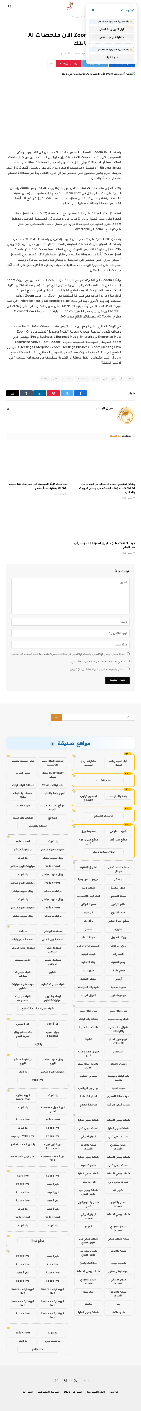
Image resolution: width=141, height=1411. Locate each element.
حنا (118, 1303)
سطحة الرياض (53, 931)
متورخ (118, 929)
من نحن (113, 1392)
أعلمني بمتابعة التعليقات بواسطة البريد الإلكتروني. (98, 661)
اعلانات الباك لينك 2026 (88, 1065)
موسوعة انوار (118, 995)
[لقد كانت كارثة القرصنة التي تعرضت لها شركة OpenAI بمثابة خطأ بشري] (36, 462)
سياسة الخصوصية (48, 1392)
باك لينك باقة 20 (52, 785)
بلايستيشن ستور (118, 1271)
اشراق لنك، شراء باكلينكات (118, 1029)
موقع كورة (37, 1240)
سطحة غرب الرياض (23, 947)
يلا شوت (52, 841)
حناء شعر (88, 1291)
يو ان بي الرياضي (88, 1088)
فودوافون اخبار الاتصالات (118, 1041)
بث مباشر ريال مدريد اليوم (23, 1034)
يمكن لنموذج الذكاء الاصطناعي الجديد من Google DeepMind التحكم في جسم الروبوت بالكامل (107, 488)
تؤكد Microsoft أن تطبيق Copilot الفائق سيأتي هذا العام (104, 545)
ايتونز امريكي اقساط (88, 1216)
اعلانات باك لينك (23, 817)
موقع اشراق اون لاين (88, 841)
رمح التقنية (118, 962)
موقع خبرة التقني (118, 920)
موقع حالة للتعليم (118, 1096)
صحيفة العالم (88, 1104)
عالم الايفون (118, 904)
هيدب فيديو (88, 954)
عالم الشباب (103, 780)
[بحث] (10, 6)
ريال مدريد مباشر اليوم (52, 1061)
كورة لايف (53, 1184)
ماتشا (88, 1303)
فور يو (88, 1226)
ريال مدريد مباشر (52, 857)
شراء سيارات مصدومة (22, 998)
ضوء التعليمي (118, 831)
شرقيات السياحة (88, 987)
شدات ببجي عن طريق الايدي (88, 1192)
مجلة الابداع (88, 937)
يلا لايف (37, 1044)
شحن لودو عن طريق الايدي (88, 1252)
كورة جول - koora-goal (53, 1109)
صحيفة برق (88, 831)
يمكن (55, 379)
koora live (23, 1119)
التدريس (118, 1051)
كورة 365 (52, 1023)
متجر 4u (118, 1190)
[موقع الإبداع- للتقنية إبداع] (71, 6)
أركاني (118, 978)
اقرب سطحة (22, 959)
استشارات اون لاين (88, 945)
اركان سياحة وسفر (103, 851)
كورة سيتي (22, 1023)
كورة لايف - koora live (52, 1291)
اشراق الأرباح (88, 995)
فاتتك (95, 379)
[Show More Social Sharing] (51, 63)
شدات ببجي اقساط (118, 1120)
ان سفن (118, 879)
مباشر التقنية (88, 978)
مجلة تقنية (118, 1088)
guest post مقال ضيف (53, 774)
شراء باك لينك (118, 1010)
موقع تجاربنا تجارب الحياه (53, 807)
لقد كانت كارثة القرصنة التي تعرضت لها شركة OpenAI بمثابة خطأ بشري (38, 486)
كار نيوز (88, 912)
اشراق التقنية (88, 867)
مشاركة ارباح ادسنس (88, 762)
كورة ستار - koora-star (22, 1097)
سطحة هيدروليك (22, 939)
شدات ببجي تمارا (88, 1120)
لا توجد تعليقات (80, 54)
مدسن (88, 929)
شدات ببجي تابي (88, 1128)
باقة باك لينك (118, 796)
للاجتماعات (82, 379)
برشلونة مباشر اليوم (23, 1061)
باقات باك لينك (88, 1019)
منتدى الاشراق (118, 1063)
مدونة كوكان (88, 904)
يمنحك (44, 379)
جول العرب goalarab (52, 1034)
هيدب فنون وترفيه (118, 1104)
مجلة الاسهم (118, 896)
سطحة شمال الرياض (52, 949)
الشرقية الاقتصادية (88, 896)
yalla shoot (22, 841)
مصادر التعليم (88, 1075)
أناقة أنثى (88, 920)
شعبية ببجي (118, 1263)
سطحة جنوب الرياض (53, 961)
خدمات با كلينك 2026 (22, 795)
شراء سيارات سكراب (22, 973)
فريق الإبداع (104, 408)
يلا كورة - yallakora (23, 1144)
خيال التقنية (118, 887)
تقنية (88, 1039)
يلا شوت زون (52, 1340)
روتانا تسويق (118, 937)
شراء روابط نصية (118, 1019)
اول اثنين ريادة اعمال (118, 762)
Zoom (129, 379)
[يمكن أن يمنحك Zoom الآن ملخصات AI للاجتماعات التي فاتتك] (70, 103)
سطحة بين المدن (52, 939)
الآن (113, 379)
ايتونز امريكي (88, 1136)
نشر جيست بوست (23, 760)
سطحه (23, 931)
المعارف (118, 954)
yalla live (38, 1080)
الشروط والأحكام (73, 1392)
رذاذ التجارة (88, 962)
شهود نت (88, 970)
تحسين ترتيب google (88, 798)
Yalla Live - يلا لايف (23, 1136)
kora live (23, 1175)
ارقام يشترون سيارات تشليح (52, 998)
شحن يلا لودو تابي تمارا (88, 1204)
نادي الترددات (118, 945)
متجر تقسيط (88, 1165)
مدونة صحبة (118, 987)
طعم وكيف (118, 970)
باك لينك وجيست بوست (118, 1077)
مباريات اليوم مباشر (53, 849)
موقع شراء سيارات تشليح (22, 986)
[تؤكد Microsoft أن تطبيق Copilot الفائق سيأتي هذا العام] (104, 522)
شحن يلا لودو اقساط (88, 1146)
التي (105, 379)
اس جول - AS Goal (23, 1156)
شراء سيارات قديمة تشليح (38, 1008)
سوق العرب (23, 773)
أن (121, 379)
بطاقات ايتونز (88, 1263)
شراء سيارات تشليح (52, 984)
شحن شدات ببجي (118, 1238)
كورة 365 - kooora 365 (52, 1158)
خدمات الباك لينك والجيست (53, 762)
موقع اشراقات (118, 839)
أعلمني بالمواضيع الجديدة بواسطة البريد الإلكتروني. (97, 669)
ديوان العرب (23, 805)
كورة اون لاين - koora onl (53, 1146)
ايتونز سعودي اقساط (118, 1146)
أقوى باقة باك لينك (53, 793)
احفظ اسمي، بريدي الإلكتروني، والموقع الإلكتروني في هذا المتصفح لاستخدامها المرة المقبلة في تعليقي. (68, 654)
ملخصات (67, 379)
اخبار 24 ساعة (88, 1096)
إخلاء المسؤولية (96, 1392)
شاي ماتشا (118, 1312)
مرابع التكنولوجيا (88, 879)
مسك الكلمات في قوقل (118, 869)
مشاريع (52, 817)
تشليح (52, 972)
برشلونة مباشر (23, 849)
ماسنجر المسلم (103, 815)
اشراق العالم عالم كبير (88, 1053)
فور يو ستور (88, 1181)
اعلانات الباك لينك (88, 1027)
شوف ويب (88, 887)
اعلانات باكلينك (38, 826)
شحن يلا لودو (118, 1250)
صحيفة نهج (118, 912)
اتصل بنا (28, 1392)
